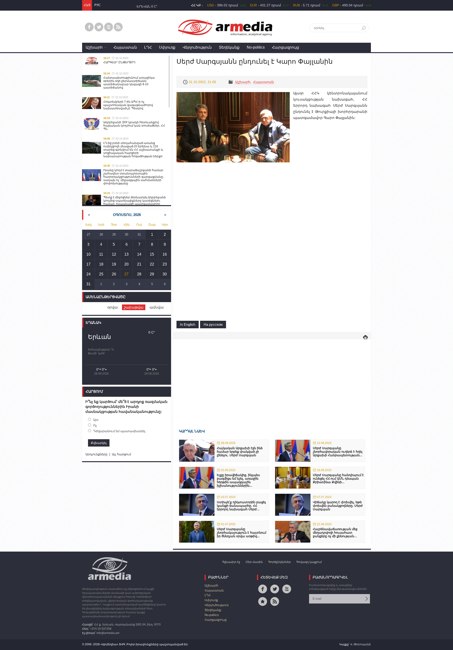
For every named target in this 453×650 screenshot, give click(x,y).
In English (187, 324)
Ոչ (95, 425)
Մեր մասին (254, 562)
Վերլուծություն (197, 47)
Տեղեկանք (229, 47)
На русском (213, 324)
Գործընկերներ (279, 562)
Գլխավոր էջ (231, 562)
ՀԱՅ (87, 5)
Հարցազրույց (285, 47)
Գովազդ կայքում (309, 562)
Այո (95, 420)
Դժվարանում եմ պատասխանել (119, 431)
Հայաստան (125, 47)
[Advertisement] (272, 377)
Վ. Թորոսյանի (360, 644)
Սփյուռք (167, 47)
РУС (97, 5)
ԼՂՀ (148, 47)
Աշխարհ (94, 47)
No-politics (256, 47)
